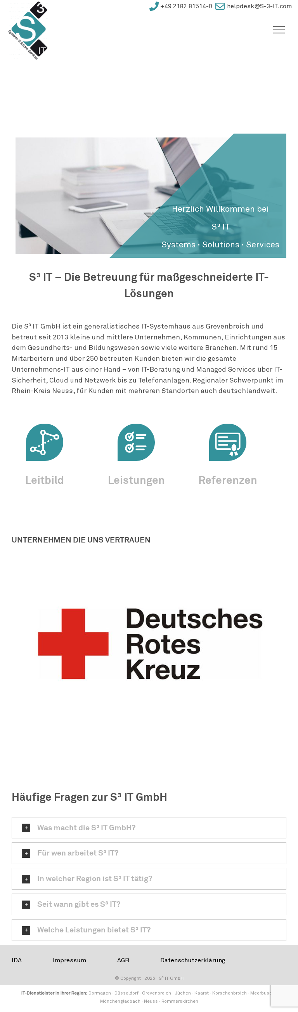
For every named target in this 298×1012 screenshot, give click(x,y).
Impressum (69, 960)
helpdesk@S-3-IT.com (259, 6)
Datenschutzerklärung (192, 960)
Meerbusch (262, 993)
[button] (149, 827)
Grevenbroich (156, 993)
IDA (17, 960)
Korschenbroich (229, 993)
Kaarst (201, 993)
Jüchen (183, 993)
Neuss (151, 1001)
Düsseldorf (126, 993)
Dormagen (99, 993)
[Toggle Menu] (279, 29)
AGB (123, 960)
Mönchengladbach (120, 1001)
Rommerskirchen (179, 1001)
